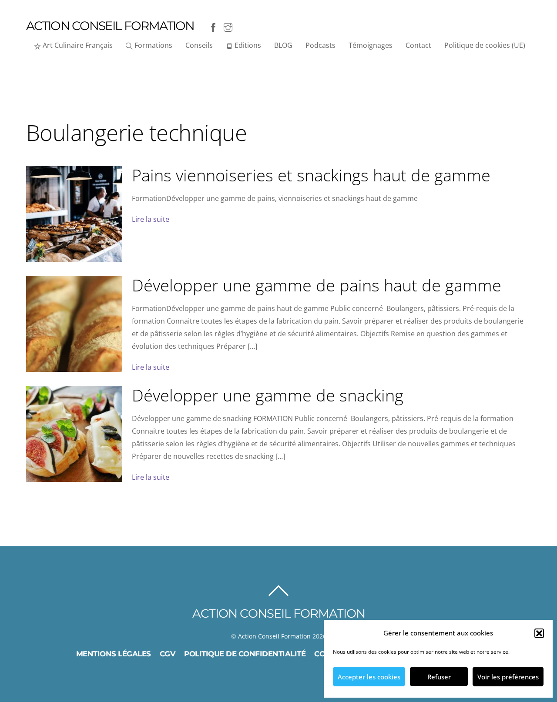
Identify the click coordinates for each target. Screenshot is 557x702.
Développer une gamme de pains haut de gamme (316, 285)
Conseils (199, 45)
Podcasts (320, 45)
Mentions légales (113, 653)
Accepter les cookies (369, 676)
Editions (247, 45)
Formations (152, 45)
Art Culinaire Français (77, 45)
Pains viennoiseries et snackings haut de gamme (311, 175)
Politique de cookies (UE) (484, 45)
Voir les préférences (508, 676)
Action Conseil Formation (274, 636)
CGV (168, 653)
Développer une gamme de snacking (267, 395)
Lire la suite (150, 219)
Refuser (439, 676)
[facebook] (213, 25)
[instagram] (228, 25)
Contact (418, 45)
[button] (539, 633)
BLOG (283, 45)
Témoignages (371, 45)
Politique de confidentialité (244, 653)
